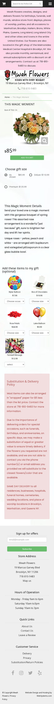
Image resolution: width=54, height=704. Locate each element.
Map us (27, 580)
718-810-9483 (28, 88)
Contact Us (27, 630)
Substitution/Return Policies (27, 662)
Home (7, 97)
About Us (27, 626)
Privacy (27, 658)
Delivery (27, 653)
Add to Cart (27, 158)
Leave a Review (27, 635)
